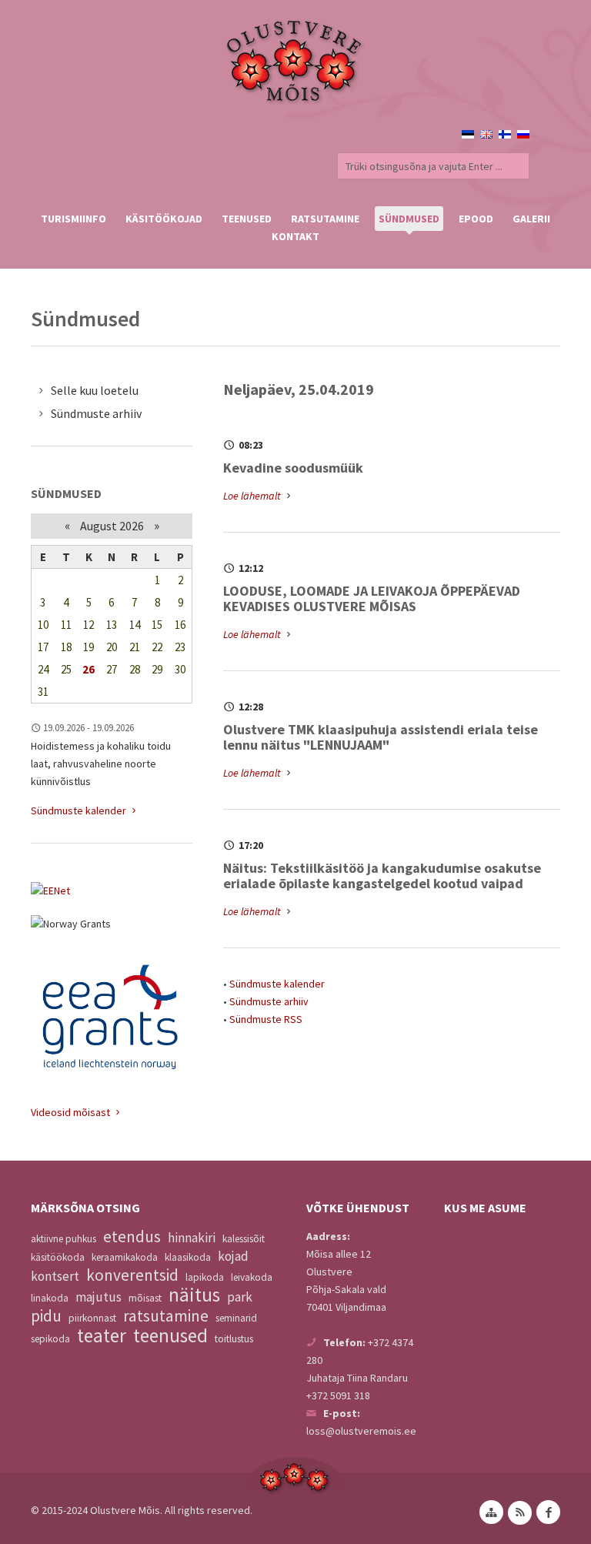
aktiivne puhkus (63, 1238)
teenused (170, 1335)
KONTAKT (295, 236)
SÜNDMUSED (409, 219)
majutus (98, 1296)
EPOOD (476, 219)
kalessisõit (243, 1238)
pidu (46, 1315)
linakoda (49, 1298)
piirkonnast (92, 1318)
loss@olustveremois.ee (361, 1431)
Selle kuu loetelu (95, 390)
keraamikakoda (125, 1257)
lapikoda (204, 1277)
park (239, 1296)
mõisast (145, 1298)
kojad (233, 1256)
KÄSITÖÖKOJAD (163, 219)
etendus (132, 1236)
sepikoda (50, 1338)
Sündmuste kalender (277, 984)
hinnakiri (191, 1237)
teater (101, 1335)
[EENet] (111, 891)
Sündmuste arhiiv (269, 1001)
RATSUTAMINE (325, 219)
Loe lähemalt (253, 496)
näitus (194, 1294)
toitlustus (234, 1338)
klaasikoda (188, 1257)
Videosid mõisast (71, 1112)
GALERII (531, 219)
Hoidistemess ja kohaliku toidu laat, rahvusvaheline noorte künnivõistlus (101, 763)
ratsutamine (166, 1315)
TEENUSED (247, 219)
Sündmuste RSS (265, 1019)
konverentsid (132, 1275)
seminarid (236, 1318)
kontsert (55, 1276)
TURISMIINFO (73, 219)
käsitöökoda (58, 1257)
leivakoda (251, 1277)
